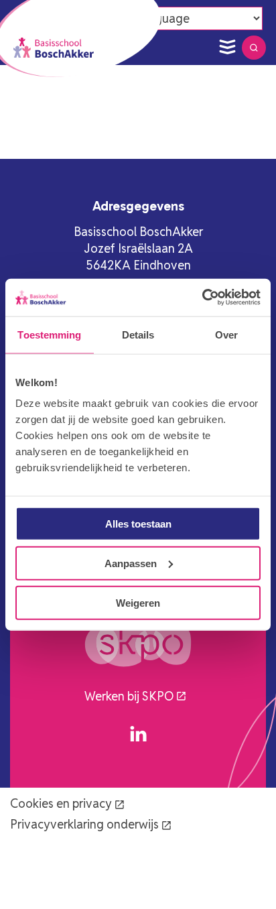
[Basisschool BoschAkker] (53, 48)
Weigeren (138, 602)
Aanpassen (131, 562)
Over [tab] (226, 334)
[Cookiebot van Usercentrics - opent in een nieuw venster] (202, 297)
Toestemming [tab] (49, 334)
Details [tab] (138, 334)
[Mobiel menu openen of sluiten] (227, 47)
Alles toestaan (138, 524)
